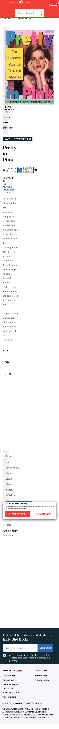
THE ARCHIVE (8, 680)
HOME (7, 139)
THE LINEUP (7, 688)
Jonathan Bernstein (11, 169)
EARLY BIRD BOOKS (10, 684)
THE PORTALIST (9, 697)
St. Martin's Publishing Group (8, 188)
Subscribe (54, 3)
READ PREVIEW (10, 108)
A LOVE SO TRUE (9, 676)
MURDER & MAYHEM (11, 693)
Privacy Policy (42, 680)
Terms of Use (41, 676)
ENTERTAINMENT (22, 139)
